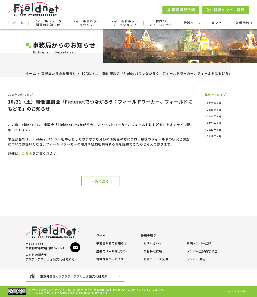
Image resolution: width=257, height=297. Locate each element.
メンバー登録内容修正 (202, 251)
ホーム (18, 22)
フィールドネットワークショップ (124, 23)
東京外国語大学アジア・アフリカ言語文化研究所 (73, 276)
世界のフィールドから (161, 23)
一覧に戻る (100, 181)
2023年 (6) (214, 123)
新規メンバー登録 (199, 243)
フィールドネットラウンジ (86, 23)
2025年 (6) (214, 110)
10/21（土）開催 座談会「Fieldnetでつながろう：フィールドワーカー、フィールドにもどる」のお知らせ (165, 73)
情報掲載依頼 (153, 251)
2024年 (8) (214, 116)
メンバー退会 (196, 259)
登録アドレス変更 (156, 259)
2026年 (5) (214, 103)
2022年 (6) (214, 129)
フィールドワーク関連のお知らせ (48, 23)
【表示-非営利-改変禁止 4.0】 (93, 289)
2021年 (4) (214, 136)
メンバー (218, 22)
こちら (27, 153)
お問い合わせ (153, 243)
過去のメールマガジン (111, 251)
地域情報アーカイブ (110, 259)
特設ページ (192, 22)
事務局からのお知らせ (58, 73)
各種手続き (244, 22)
